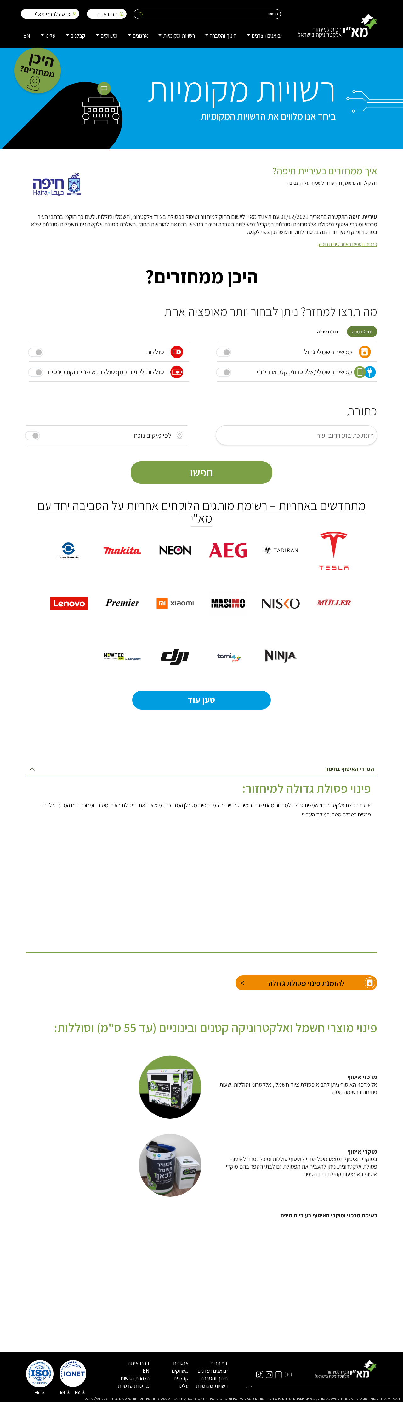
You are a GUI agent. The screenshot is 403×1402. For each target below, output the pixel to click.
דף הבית (219, 1363)
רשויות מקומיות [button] (179, 35)
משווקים (180, 1370)
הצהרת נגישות (135, 1378)
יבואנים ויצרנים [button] (267, 35)
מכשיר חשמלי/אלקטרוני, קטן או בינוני (304, 372)
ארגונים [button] (140, 35)
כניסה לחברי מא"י (52, 14)
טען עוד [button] (201, 699)
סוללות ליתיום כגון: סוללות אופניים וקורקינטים (106, 372)
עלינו (184, 1385)
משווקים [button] (108, 35)
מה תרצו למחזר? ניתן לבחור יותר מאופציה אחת (270, 311)
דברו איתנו (107, 14)
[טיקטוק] (259, 1374)
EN (26, 35)
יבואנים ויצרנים (212, 1370)
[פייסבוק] (278, 1374)
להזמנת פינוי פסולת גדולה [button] (306, 983)
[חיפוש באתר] (141, 14)
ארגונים (181, 1363)
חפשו (201, 472)
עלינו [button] (50, 35)
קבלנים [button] (77, 35)
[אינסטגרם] (269, 1374)
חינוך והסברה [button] (223, 35)
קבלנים (181, 1378)
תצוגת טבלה (328, 332)
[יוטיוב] (288, 1374)
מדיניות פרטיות (134, 1385)
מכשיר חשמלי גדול (328, 352)
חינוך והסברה (214, 1378)
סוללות (155, 352)
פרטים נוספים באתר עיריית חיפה (348, 244)
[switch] (32, 435)
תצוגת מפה (362, 332)
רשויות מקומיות (212, 1385)
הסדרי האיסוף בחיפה (349, 769)
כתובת (362, 410)
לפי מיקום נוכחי (152, 435)
